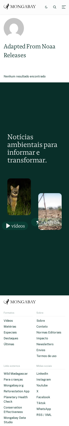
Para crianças (13, 379)
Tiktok (40, 403)
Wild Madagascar (16, 373)
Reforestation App (16, 391)
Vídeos (18, 226)
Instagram (43, 379)
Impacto (42, 338)
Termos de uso (46, 356)
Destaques (11, 338)
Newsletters (45, 344)
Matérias (50, 222)
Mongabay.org (14, 385)
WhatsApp (43, 409)
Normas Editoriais (48, 332)
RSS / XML (44, 415)
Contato (42, 326)
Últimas (9, 344)
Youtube (42, 385)
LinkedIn (42, 373)
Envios (40, 350)
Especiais (10, 332)
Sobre (40, 320)
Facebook (43, 397)
